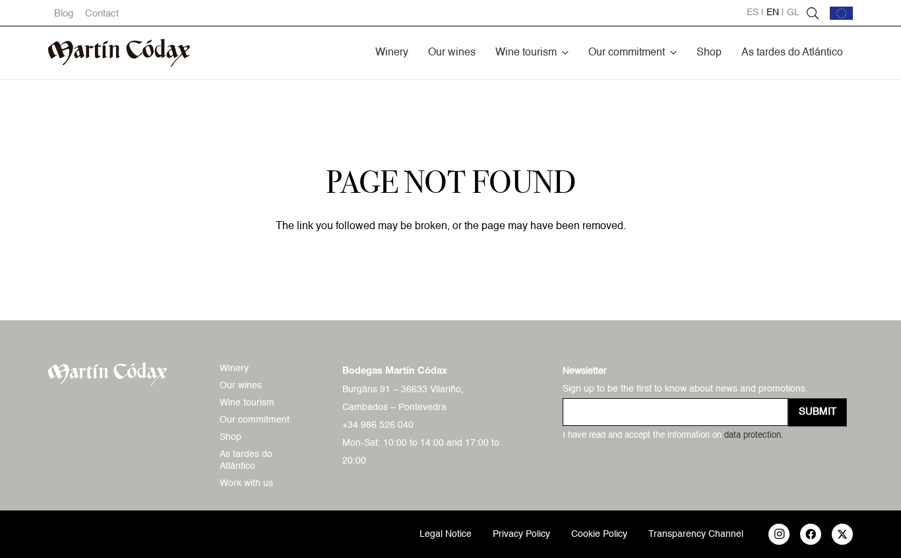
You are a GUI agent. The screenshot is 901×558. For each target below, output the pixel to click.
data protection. (754, 435)
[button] (565, 52)
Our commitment (255, 420)
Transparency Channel (695, 534)
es (753, 12)
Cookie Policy (599, 534)
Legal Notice (445, 534)
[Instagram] (779, 534)
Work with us (246, 483)
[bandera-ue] (841, 13)
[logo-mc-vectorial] (119, 53)
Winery (234, 368)
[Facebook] (810, 534)
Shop (230, 437)
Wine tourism (247, 402)
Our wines (241, 385)
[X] (842, 534)
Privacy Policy (521, 534)
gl (793, 12)
